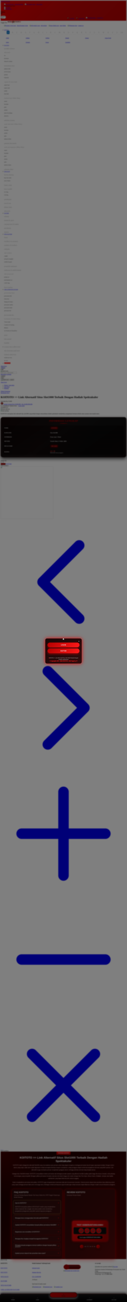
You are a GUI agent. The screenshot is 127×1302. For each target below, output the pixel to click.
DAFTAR (63, 651)
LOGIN (63, 645)
